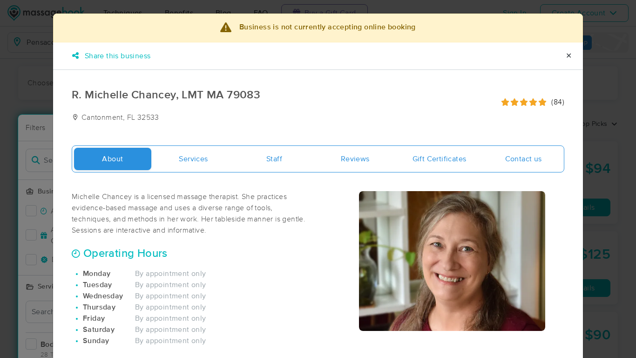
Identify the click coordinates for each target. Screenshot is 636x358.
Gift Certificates (440, 159)
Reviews (355, 159)
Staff (274, 159)
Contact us (523, 159)
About (112, 159)
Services (193, 159)
